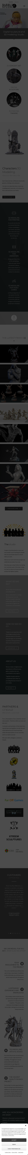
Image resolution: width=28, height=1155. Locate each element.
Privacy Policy (14, 1152)
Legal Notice (20, 1152)
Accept (14, 1140)
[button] (25, 1125)
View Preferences (14, 1148)
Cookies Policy (8, 1152)
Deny (14, 1144)
